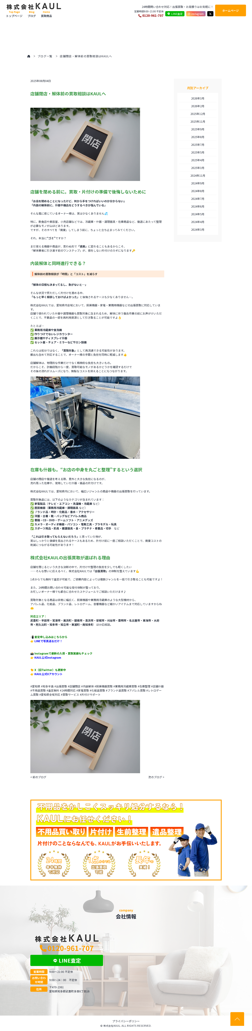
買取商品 (46, 14)
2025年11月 (197, 121)
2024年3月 (197, 229)
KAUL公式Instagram (47, 657)
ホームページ (230, 10)
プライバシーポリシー (126, 1021)
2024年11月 (197, 175)
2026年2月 (197, 106)
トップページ (14, 14)
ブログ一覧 (45, 56)
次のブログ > (156, 777)
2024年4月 (197, 222)
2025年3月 (197, 168)
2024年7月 (197, 199)
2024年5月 (197, 214)
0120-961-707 (153, 15)
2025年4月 (197, 160)
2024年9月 (197, 183)
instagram (197, 14)
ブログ (32, 14)
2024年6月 (197, 206)
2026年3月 (197, 98)
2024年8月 (197, 191)
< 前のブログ (38, 777)
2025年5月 (197, 152)
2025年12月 (197, 114)
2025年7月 (197, 145)
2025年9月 (197, 129)
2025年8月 (197, 137)
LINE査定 (177, 14)
